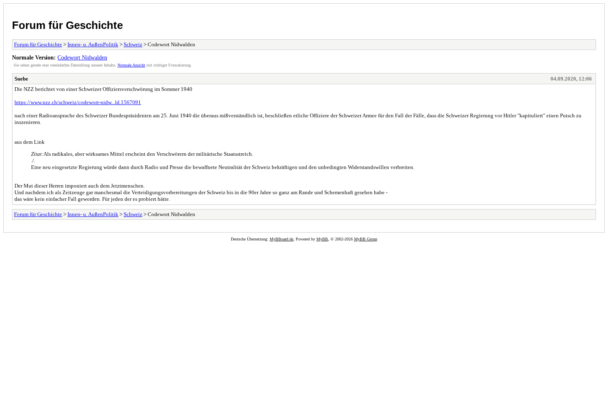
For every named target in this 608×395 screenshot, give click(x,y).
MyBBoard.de (281, 239)
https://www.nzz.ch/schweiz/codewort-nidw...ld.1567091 (77, 102)
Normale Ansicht (131, 65)
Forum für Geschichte (67, 25)
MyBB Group (365, 239)
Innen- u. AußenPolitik (92, 44)
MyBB (322, 239)
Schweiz (133, 44)
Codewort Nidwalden (82, 57)
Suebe (21, 79)
